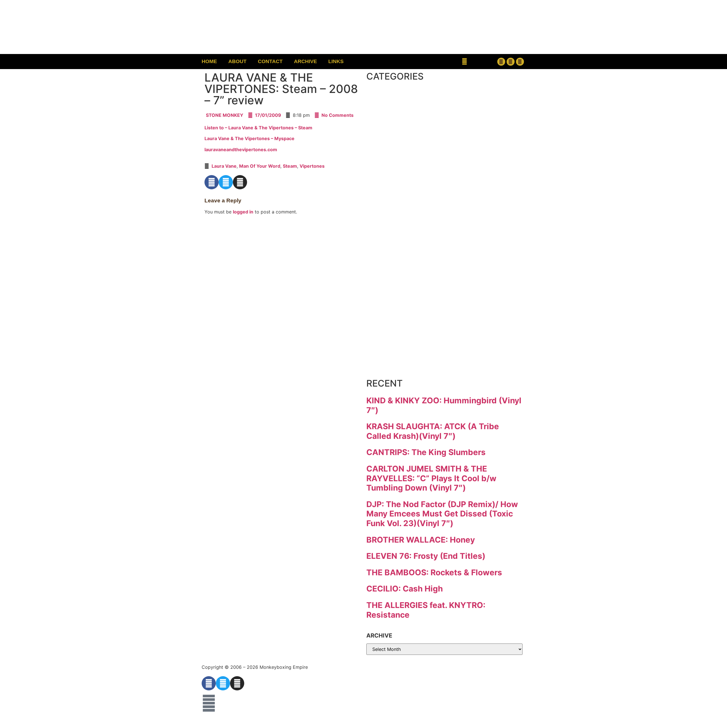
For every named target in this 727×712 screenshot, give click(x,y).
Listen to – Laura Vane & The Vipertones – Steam (258, 127)
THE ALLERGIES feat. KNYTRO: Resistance (425, 610)
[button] (464, 62)
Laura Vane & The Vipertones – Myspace (249, 138)
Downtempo (419, 146)
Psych (396, 265)
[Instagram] (520, 62)
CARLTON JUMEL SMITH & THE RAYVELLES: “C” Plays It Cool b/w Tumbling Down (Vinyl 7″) (431, 478)
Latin (391, 242)
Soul (390, 313)
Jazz (389, 218)
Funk (391, 170)
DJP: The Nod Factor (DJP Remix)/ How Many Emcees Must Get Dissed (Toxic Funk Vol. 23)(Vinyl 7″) (442, 513)
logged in (243, 212)
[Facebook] (501, 62)
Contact (270, 61)
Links (336, 61)
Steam (290, 166)
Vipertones (312, 166)
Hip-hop (403, 194)
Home (209, 61)
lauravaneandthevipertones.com (240, 149)
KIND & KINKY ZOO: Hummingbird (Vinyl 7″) (443, 405)
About (237, 61)
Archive (305, 61)
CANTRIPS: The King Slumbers (426, 452)
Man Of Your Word (259, 166)
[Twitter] (511, 62)
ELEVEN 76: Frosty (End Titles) (425, 556)
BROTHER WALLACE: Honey (420, 540)
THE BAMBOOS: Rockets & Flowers (434, 572)
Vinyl (391, 337)
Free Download (430, 361)
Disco (394, 122)
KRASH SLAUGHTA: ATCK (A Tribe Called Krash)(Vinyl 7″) (432, 431)
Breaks (399, 98)
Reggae (401, 289)
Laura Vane (224, 166)
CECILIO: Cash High (404, 588)
